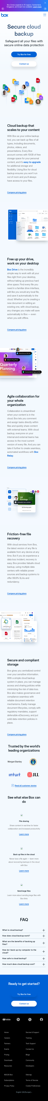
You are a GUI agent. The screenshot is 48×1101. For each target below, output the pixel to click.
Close (45, 2)
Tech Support (31, 1043)
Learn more (37, 7)
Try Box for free (24, 54)
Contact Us (30, 1049)
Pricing (6, 1055)
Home (6, 1032)
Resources (8, 1066)
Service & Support (32, 1032)
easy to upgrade (32, 162)
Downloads (8, 1060)
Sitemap (29, 1075)
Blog (18, 1019)
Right (45, 8)
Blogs (28, 1055)
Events (6, 1049)
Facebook (41, 1019)
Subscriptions (9, 1080)
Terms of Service (32, 1080)
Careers (7, 1038)
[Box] (4, 15)
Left (2, 8)
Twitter (30, 1019)
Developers (30, 1066)
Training (29, 1038)
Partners (7, 1043)
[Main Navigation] (45, 15)
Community (30, 1060)
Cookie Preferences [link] (33, 1086)
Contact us (24, 64)
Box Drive (12, 269)
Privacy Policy (9, 1086)
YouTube (6, 1019)
